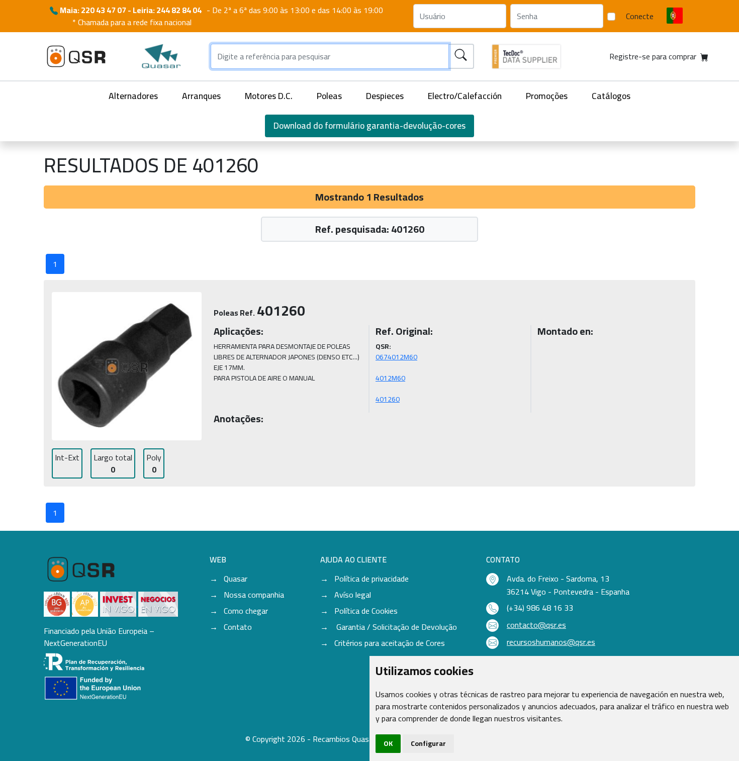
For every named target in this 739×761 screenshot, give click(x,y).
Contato (238, 627)
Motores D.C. (269, 95)
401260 (388, 399)
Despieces (385, 95)
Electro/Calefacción (465, 95)
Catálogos (611, 95)
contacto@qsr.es (536, 624)
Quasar (235, 579)
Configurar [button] (428, 743)
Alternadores (133, 95)
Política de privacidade (371, 579)
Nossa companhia (254, 595)
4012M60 (390, 378)
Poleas (329, 95)
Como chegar (246, 611)
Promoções (547, 95)
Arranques (201, 95)
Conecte (640, 16)
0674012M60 (396, 356)
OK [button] (388, 743)
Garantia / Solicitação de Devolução (395, 627)
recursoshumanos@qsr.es (551, 641)
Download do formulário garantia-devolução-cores (369, 125)
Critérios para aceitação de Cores (389, 643)
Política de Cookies (366, 611)
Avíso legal (352, 595)
